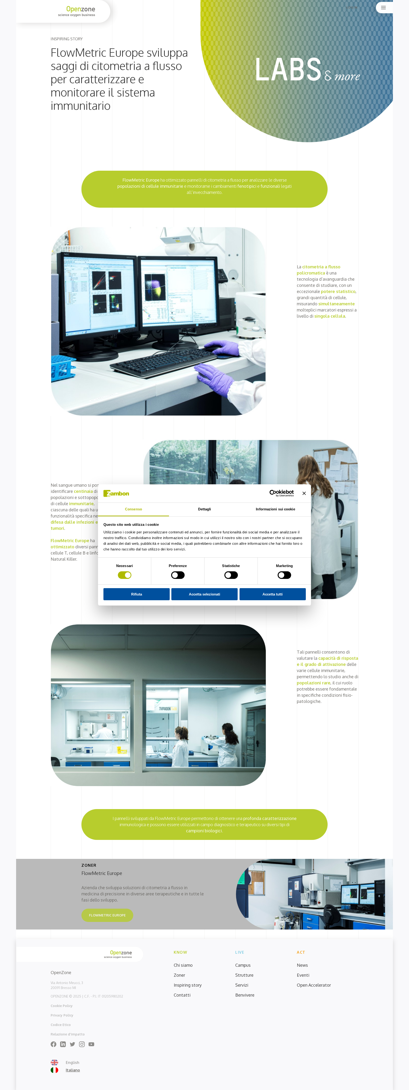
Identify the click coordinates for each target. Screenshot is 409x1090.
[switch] (178, 575)
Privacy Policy (62, 1015)
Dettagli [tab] (204, 509)
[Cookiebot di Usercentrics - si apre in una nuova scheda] (273, 493)
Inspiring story (188, 985)
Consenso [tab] (133, 509)
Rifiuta (136, 594)
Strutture (244, 975)
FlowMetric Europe (107, 915)
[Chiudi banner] (304, 493)
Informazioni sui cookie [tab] (275, 509)
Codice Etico (61, 1025)
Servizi (241, 985)
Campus (243, 965)
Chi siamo (183, 965)
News (302, 965)
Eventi (303, 975)
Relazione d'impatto (68, 1034)
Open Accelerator (314, 985)
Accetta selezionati (204, 594)
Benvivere (244, 995)
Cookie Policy (62, 1006)
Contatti (182, 995)
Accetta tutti (272, 594)
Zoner (179, 975)
